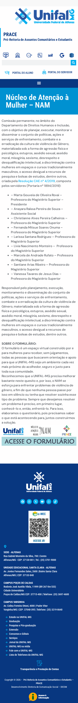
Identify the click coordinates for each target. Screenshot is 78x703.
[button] (39, 83)
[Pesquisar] (73, 62)
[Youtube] (42, 501)
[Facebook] (22, 501)
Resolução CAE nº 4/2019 (36, 181)
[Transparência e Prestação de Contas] (39, 663)
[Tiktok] (55, 501)
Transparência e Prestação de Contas (39, 669)
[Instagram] (29, 501)
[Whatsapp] (48, 501)
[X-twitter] (35, 501)
